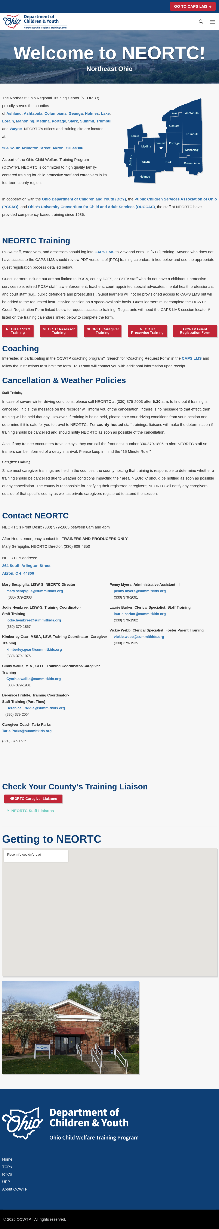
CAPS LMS (104, 252)
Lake (105, 113)
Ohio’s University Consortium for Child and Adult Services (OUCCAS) (91, 207)
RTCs (7, 1174)
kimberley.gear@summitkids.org (34, 650)
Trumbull (104, 121)
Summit (87, 121)
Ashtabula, (33, 113)
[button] (109, 811)
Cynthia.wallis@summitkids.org (33, 679)
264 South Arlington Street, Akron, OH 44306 (42, 148)
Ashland (14, 113)
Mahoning (25, 121)
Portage (59, 121)
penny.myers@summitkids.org (140, 591)
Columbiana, (56, 113)
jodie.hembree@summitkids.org (33, 620)
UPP (6, 1182)
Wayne (16, 129)
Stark (73, 121)
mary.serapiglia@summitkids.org (34, 591)
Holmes (92, 113)
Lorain (8, 121)
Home (7, 1159)
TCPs (7, 1167)
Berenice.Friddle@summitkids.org (35, 708)
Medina (43, 121)
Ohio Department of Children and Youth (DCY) (84, 199)
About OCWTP (15, 1189)
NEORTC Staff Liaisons (32, 811)
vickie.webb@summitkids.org (139, 637)
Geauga (76, 113)
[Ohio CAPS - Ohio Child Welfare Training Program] (35, 21)
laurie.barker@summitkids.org (140, 614)
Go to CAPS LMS (190, 6)
